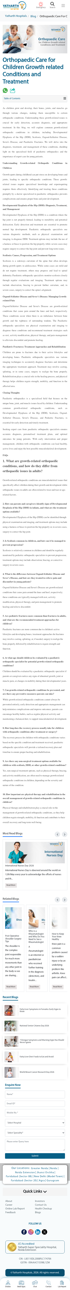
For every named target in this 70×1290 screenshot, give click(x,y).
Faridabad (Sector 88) (19, 1176)
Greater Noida (39, 1168)
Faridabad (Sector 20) (24, 1180)
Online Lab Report (15, 1208)
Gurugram (53, 1180)
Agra (42, 1180)
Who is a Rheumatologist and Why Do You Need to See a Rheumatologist (36, 936)
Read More (10, 885)
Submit (35, 1156)
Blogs (38, 1212)
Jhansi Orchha (45, 1172)
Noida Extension (25, 1172)
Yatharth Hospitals (16, 16)
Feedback (10, 1212)
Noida (53, 1168)
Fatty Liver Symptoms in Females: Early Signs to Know (40, 1010)
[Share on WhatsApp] (5, 90)
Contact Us (41, 1205)
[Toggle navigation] (63, 5)
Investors (40, 1201)
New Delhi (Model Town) (48, 1176)
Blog (33, 16)
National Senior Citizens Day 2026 (34, 1026)
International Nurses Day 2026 (19, 866)
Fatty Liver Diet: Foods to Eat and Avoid (37, 1057)
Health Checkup (43, 1208)
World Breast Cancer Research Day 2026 (37, 1072)
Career (8, 1205)
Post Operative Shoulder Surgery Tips (13, 939)
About (8, 1201)
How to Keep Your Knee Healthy (58, 937)
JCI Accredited (26, 1244)
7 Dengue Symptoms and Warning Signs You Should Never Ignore (42, 1041)
